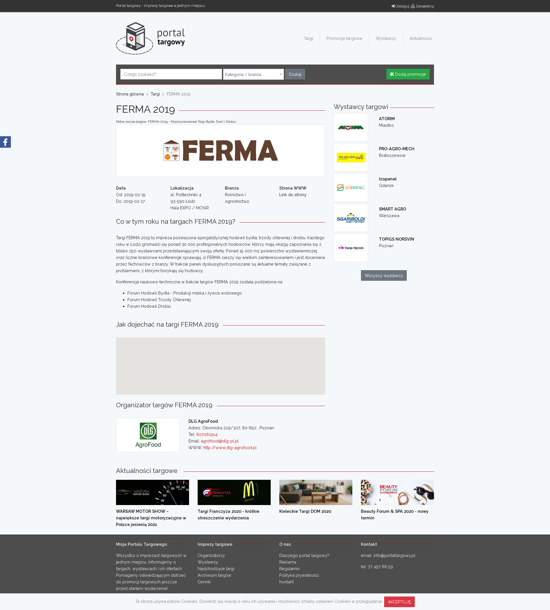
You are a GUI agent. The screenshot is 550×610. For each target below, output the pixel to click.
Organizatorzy (211, 555)
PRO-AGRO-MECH (397, 148)
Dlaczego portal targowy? (304, 555)
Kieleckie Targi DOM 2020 (305, 511)
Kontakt (286, 581)
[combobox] (253, 74)
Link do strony (293, 194)
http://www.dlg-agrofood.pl (230, 447)
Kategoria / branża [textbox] (243, 75)
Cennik (204, 581)
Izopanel (387, 178)
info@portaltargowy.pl (394, 555)
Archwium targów (214, 575)
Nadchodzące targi (216, 568)
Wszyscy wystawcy (384, 275)
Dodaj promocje (410, 74)
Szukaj (295, 74)
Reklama (287, 562)
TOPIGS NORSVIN (396, 239)
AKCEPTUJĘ (399, 601)
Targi (308, 38)
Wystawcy (386, 38)
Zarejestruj (424, 6)
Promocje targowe (344, 38)
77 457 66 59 (380, 566)
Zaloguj (402, 6)
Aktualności (421, 38)
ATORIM (387, 118)
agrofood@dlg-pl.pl (220, 441)
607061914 (206, 434)
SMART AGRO (392, 208)
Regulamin (289, 568)
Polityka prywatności (299, 575)
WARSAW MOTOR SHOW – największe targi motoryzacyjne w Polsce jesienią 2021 (151, 518)
